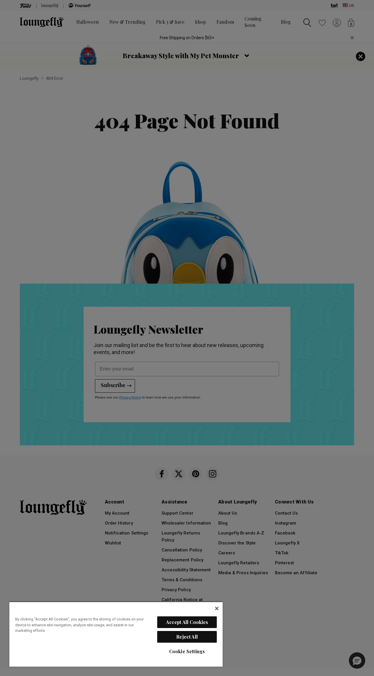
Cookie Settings (187, 651)
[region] (116, 634)
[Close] (217, 608)
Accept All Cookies (187, 622)
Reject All (187, 637)
